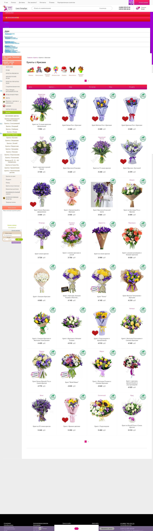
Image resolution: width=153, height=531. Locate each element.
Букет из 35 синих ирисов (41, 426)
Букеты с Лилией (12, 143)
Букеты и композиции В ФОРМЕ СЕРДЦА (12, 119)
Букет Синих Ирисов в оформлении (41, 211)
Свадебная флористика (13, 86)
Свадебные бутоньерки (12, 52)
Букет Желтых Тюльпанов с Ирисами (132, 297)
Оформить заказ (106, 528)
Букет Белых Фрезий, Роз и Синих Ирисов (41, 382)
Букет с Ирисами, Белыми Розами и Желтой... (72, 297)
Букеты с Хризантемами (12, 168)
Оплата (13, 2)
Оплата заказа (143, 2)
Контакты (43, 2)
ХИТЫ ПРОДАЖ (11, 109)
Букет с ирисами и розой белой (41, 168)
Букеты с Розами (12, 132)
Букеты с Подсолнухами (12, 155)
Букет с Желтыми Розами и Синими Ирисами (102, 382)
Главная (29, 57)
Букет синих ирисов (41, 254)
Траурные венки (11, 202)
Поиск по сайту (67, 523)
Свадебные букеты (11, 48)
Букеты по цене (10, 176)
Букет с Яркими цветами (71, 426)
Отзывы (51, 2)
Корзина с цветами (12, 225)
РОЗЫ (8, 70)
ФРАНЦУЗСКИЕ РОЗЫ (11, 77)
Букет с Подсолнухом (102, 426)
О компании (7, 523)
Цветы (6, 22)
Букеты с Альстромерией (12, 123)
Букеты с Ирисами (12, 135)
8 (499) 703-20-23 (127, 523)
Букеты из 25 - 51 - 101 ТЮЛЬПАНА (12, 161)
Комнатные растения (12, 189)
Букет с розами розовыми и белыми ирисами (131, 254)
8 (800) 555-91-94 (124, 7)
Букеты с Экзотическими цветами (12, 171)
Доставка (22, 2)
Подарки (8, 179)
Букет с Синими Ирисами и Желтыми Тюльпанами (41, 339)
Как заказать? (32, 2)
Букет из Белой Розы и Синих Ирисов (132, 426)
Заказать (142, 8)
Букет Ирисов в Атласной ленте (101, 211)
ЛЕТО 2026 (9, 67)
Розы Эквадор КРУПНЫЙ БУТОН (12, 90)
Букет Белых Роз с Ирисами (71, 125)
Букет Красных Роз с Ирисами (132, 125)
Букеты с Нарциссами (12, 146)
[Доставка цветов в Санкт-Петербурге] (8, 8)
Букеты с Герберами (12, 129)
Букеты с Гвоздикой (12, 126)
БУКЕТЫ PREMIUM (12, 73)
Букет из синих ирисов (102, 254)
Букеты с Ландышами (12, 140)
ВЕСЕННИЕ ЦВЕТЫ (12, 116)
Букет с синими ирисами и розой (72, 254)
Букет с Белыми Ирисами (41, 297)
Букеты (6, 27)
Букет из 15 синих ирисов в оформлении (41, 125)
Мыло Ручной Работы (12, 43)
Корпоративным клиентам (66, 2)
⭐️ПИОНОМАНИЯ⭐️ (12, 17)
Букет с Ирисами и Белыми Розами (72, 339)
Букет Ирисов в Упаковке (71, 168)
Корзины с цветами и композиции (12, 102)
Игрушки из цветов (11, 38)
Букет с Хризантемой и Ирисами (72, 211)
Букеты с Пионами (12, 152)
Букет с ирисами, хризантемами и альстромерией (132, 383)
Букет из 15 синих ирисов (102, 168)
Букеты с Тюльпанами (12, 157)
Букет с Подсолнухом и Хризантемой (102, 339)
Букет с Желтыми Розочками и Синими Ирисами (131, 339)
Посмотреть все (12, 227)
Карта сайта (95, 523)
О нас (6, 2)
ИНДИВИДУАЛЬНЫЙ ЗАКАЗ (13, 193)
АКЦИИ (8, 106)
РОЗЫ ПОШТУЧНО (12, 95)
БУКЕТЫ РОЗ (9, 13)
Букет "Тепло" (101, 297)
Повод (8, 183)
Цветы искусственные (12, 186)
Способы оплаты (8, 525)
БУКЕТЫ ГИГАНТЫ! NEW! (12, 82)
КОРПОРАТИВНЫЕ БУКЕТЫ (12, 198)
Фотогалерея (36, 525)
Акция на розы (10, 33)
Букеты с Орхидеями (12, 149)
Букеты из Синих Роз (12, 165)
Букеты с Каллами (12, 137)
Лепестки (7, 51)
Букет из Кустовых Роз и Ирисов (132, 211)
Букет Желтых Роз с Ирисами (102, 125)
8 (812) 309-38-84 (124, 9)
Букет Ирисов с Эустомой (132, 168)
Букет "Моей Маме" (71, 382)
